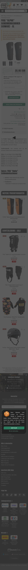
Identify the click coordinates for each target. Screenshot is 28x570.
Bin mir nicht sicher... (14, 431)
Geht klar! (14, 428)
